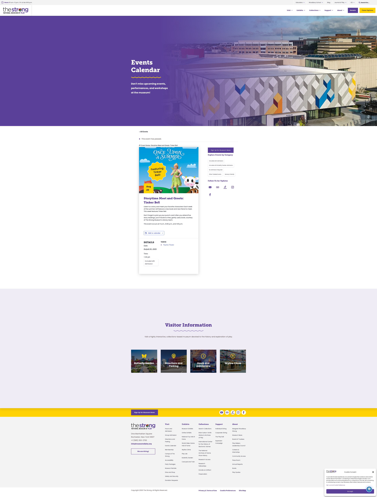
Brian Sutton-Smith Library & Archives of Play (205, 435)
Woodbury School (315, 2)
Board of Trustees (238, 439)
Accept (350, 491)
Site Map (242, 490)
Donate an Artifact (205, 470)
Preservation (203, 474)
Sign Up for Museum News (221, 150)
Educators (299, 2)
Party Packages (170, 464)
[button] (373, 472)
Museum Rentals (170, 468)
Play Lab (184, 454)
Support (328, 10)
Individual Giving (220, 429)
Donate (353, 10)
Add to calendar (154, 233)
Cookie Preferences (228, 490)
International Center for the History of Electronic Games (205, 444)
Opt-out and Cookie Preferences (335, 485)
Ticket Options (367, 10)
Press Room (236, 460)
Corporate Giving (221, 433)
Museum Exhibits (187, 429)
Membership (169, 450)
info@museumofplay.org (141, 444)
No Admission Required (215, 170)
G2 (352, 2)
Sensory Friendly (229, 174)
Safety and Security (171, 476)
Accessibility (169, 460)
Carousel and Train (188, 462)
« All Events (143, 131)
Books (234, 468)
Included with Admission (150, 262)
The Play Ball (219, 437)
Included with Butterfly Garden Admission (221, 165)
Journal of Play (339, 2)
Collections (313, 10)
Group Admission (171, 435)
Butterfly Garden (187, 458)
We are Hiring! (143, 451)
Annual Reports (237, 464)
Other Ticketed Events (215, 174)
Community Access (239, 456)
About (339, 10)
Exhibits (300, 10)
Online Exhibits (186, 433)
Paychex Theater (168, 245)
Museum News (237, 435)
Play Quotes (236, 472)
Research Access (204, 459)
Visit (289, 10)
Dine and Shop (170, 472)
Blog (328, 2)
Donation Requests (171, 480)
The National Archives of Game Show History (205, 453)
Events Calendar (170, 446)
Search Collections (205, 429)
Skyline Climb (186, 450)
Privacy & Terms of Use (208, 490)
